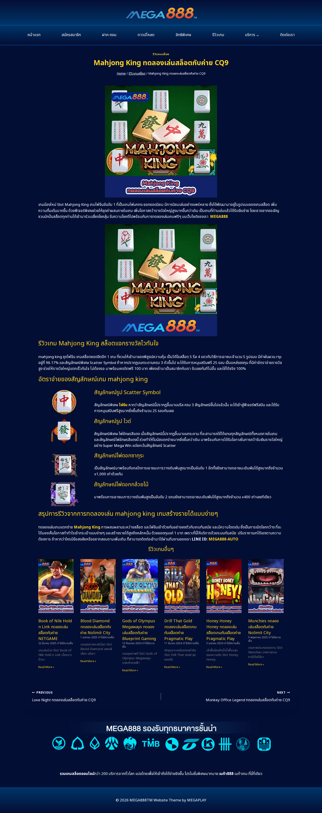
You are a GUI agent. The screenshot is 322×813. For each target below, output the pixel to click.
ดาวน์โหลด (146, 35)
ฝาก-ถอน (109, 35)
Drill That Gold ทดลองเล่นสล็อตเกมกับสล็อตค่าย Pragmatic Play (180, 630)
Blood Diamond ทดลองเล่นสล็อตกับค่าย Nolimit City (95, 627)
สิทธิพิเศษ (183, 35)
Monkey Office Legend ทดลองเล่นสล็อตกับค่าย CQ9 (248, 697)
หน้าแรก (34, 35)
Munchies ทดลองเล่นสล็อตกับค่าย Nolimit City (263, 627)
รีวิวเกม (218, 35)
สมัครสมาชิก (71, 35)
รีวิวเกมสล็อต (161, 54)
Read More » (46, 667)
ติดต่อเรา (287, 35)
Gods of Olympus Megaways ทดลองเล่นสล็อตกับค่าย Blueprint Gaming (139, 630)
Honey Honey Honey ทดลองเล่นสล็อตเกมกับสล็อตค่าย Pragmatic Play (223, 630)
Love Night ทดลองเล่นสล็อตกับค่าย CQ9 (64, 697)
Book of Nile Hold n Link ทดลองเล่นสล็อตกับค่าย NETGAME (55, 630)
